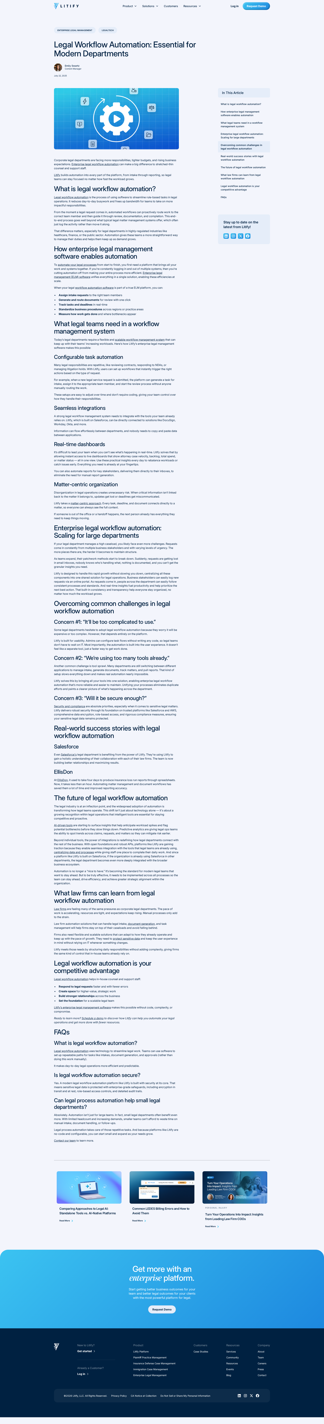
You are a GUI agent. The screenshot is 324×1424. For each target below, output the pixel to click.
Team (261, 1357)
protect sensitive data (126, 938)
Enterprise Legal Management (150, 1375)
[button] (130, 6)
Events (230, 1369)
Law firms (60, 909)
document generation (141, 923)
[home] (77, 6)
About (261, 1351)
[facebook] (247, 236)
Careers (262, 1363)
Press (261, 1369)
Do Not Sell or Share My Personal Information (185, 1395)
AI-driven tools (63, 825)
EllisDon (62, 780)
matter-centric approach (86, 503)
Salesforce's (69, 754)
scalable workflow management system (140, 339)
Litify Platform (141, 1351)
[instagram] (233, 236)
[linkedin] (226, 236)
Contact (262, 1375)
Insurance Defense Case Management (154, 1363)
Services (231, 1351)
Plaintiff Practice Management (150, 1357)
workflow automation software (94, 287)
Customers (171, 6)
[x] (240, 236)
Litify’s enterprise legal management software (82, 1007)
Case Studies (201, 1351)
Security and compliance (69, 706)
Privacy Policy (119, 1395)
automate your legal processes (77, 264)
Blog (228, 1375)
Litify (57, 175)
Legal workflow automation (71, 197)
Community (232, 1357)
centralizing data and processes (74, 852)
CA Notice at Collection (143, 1395)
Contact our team (65, 1140)
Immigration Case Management (150, 1369)
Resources (232, 1363)
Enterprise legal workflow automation (95, 164)
